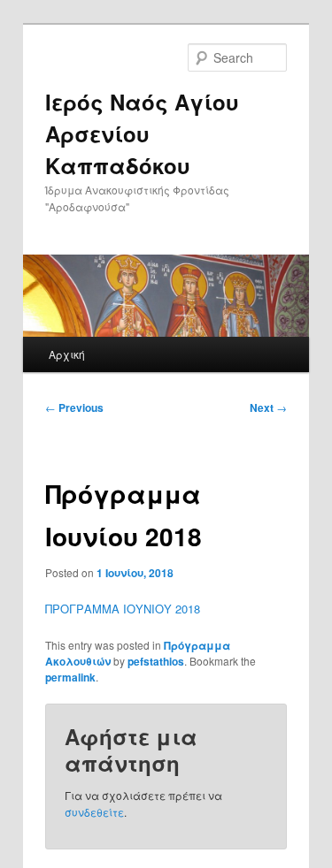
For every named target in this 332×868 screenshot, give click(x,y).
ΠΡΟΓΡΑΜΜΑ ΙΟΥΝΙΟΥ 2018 (122, 608)
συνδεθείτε (94, 811)
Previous (74, 407)
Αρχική (67, 354)
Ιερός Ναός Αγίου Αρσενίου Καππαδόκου (142, 133)
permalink (70, 677)
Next (268, 407)
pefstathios (155, 661)
